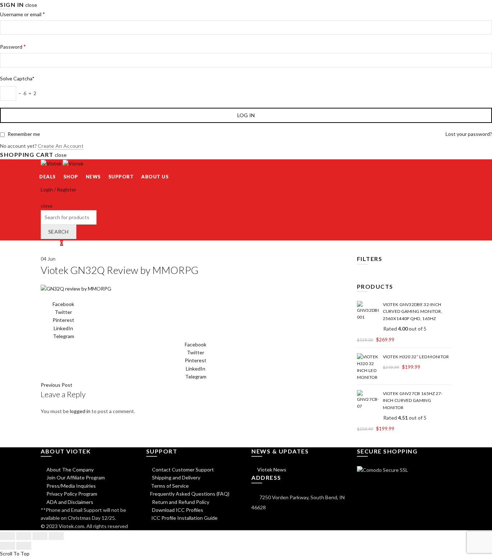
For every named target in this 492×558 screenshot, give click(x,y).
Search (58, 232)
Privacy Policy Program (71, 494)
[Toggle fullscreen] (40, 536)
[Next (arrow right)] (23, 546)
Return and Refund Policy (180, 502)
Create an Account (61, 146)
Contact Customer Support (182, 469)
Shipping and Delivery (175, 477)
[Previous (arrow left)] (7, 546)
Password (13, 46)
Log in (246, 115)
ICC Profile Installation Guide (184, 518)
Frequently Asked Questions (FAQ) (189, 494)
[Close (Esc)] (7, 536)
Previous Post (56, 385)
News (93, 177)
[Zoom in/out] (56, 536)
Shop (70, 177)
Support (121, 177)
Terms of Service (170, 486)
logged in (80, 411)
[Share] (23, 536)
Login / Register (58, 189)
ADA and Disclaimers (69, 502)
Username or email (22, 13)
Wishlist (52, 243)
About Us (155, 177)
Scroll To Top (15, 553)
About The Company (69, 469)
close (31, 5)
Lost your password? (469, 134)
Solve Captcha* (17, 78)
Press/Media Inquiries (70, 486)
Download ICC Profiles (177, 510)
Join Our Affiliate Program (75, 477)
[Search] (43, 198)
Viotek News (271, 469)
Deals (47, 177)
